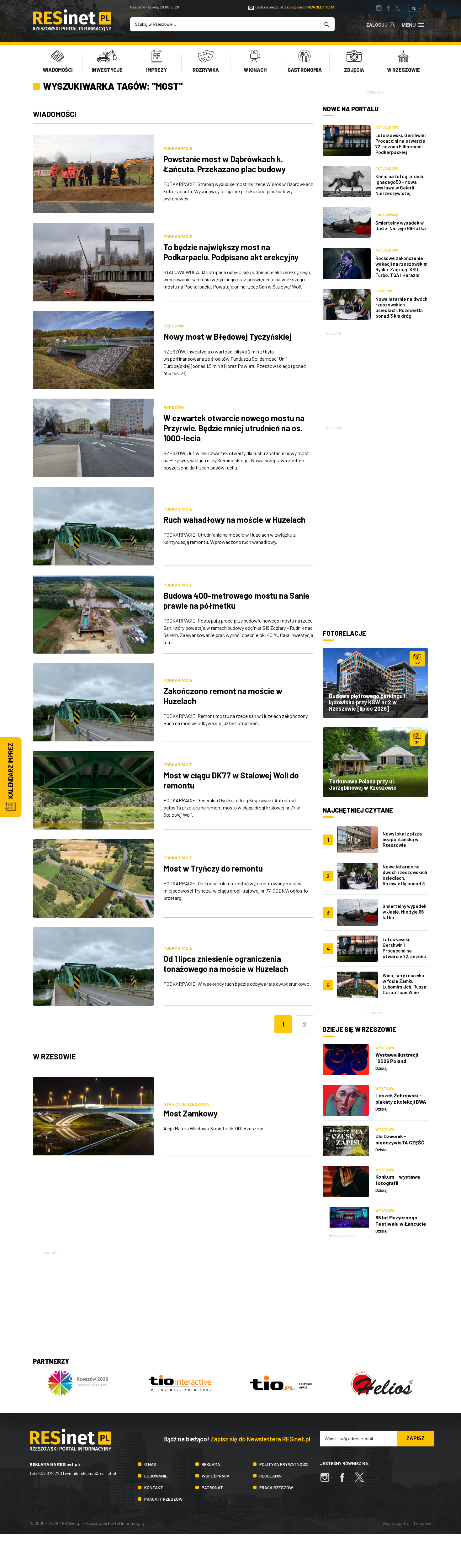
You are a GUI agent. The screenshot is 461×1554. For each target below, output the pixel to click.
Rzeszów (173, 325)
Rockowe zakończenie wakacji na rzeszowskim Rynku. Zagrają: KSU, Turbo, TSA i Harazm (401, 266)
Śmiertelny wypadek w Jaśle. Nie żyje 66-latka (400, 225)
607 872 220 (50, 1473)
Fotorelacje (344, 633)
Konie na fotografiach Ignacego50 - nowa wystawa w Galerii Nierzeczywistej (399, 184)
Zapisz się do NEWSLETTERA (309, 7)
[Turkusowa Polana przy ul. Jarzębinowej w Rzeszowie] (375, 762)
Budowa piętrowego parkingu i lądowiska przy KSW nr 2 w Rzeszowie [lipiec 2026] (367, 702)
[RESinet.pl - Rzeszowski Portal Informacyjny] (72, 29)
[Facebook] (345, 1480)
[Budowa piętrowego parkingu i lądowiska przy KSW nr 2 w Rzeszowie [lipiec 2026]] (375, 683)
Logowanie (155, 1475)
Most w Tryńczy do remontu (213, 868)
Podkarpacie (177, 148)
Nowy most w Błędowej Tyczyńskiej (227, 336)
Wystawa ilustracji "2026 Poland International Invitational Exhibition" (401, 1064)
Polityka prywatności (283, 1464)
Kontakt (153, 1487)
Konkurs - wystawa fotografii (397, 1180)
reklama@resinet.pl (97, 1473)
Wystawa (384, 1047)
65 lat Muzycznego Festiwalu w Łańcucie (400, 1220)
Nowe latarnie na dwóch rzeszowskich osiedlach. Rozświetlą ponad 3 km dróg (401, 307)
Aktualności (387, 127)
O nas (150, 1464)
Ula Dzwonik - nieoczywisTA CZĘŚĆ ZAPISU (399, 1142)
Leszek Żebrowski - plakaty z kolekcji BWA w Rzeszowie (400, 1101)
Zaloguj (377, 25)
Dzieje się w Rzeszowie (359, 1029)
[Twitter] (362, 1480)
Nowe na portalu (351, 109)
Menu (409, 25)
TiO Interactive (417, 1523)
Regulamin (270, 1475)
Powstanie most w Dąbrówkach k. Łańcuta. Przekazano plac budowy (224, 164)
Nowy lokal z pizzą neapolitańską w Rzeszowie (402, 839)
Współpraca (216, 1475)
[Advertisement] (375, 376)
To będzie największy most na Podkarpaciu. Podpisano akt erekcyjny (231, 252)
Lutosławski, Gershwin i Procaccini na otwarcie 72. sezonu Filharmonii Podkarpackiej (401, 143)
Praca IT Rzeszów (163, 1499)
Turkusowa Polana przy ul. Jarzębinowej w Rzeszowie (362, 784)
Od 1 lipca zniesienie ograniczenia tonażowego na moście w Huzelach (225, 963)
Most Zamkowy (190, 1113)
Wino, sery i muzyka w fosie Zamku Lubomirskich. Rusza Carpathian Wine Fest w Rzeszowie (405, 987)
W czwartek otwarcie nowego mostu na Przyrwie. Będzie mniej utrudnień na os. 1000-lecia (234, 428)
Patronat (212, 1487)
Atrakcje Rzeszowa (186, 1104)
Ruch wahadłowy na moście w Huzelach (234, 519)
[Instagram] (328, 1480)
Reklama (211, 1464)
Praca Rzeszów (276, 1487)
